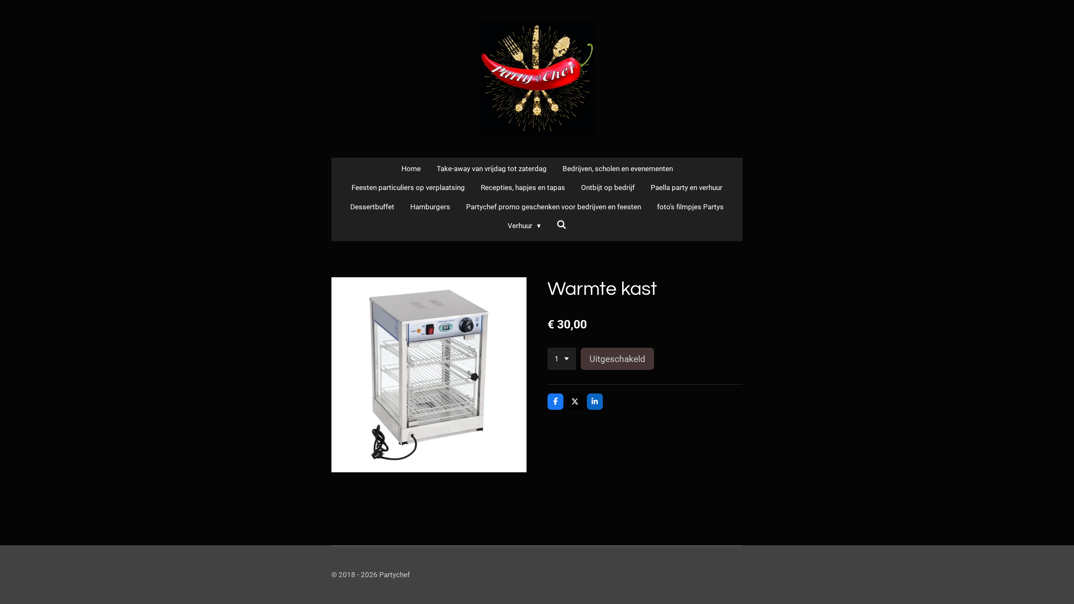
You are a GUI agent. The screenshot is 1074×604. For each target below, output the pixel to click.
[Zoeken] (562, 225)
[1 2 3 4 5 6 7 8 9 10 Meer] (561, 359)
